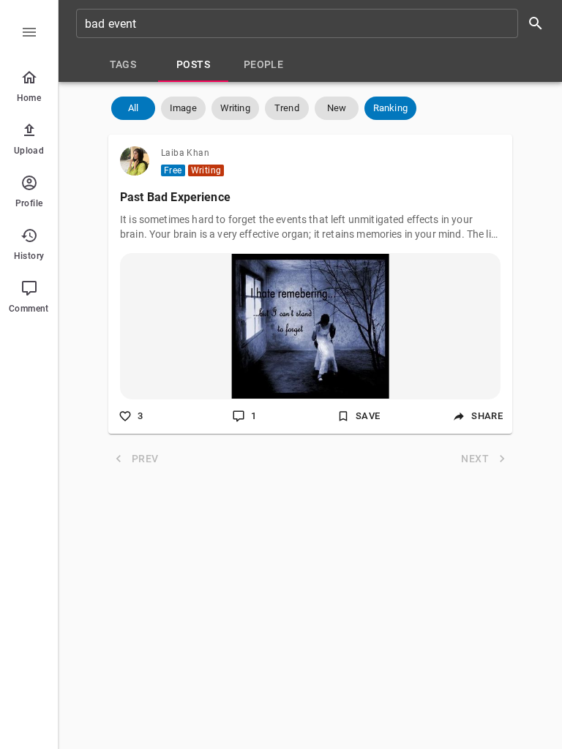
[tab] (123, 64)
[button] (133, 108)
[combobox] (314, 23)
